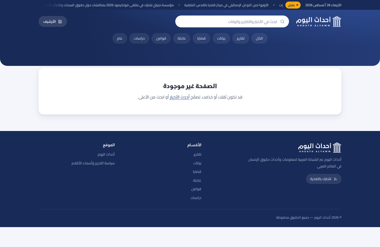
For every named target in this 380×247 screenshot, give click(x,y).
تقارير (241, 38)
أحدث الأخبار (179, 97)
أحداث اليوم (106, 154)
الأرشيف (49, 21)
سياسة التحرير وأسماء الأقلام (93, 163)
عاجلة (182, 38)
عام (120, 38)
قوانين (161, 38)
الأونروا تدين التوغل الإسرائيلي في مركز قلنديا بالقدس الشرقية (231, 5)
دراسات (139, 38)
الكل (259, 38)
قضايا (201, 38)
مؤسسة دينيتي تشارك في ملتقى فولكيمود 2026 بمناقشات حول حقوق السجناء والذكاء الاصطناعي (109, 5)
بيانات (221, 38)
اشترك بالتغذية (320, 178)
